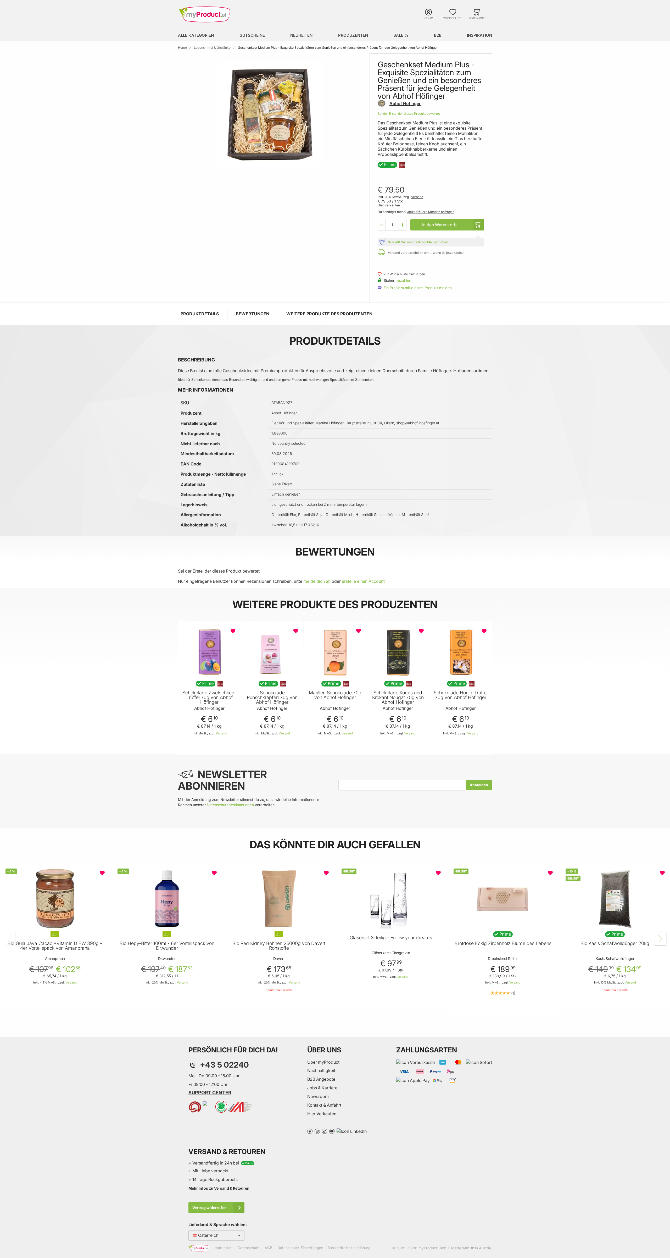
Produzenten (353, 35)
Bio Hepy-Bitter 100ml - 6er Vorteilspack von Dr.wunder (167, 946)
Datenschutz (248, 1247)
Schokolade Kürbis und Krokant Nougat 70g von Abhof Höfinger (398, 697)
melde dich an (317, 581)
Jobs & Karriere (322, 1087)
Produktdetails (200, 313)
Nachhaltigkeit (321, 1070)
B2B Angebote (321, 1079)
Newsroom (318, 1096)
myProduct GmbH (433, 1248)
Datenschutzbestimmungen (230, 805)
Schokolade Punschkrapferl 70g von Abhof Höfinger (272, 697)
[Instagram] (317, 1130)
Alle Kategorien (196, 35)
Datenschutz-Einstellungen (300, 1247)
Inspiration (479, 35)
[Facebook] (309, 1130)
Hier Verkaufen (321, 1113)
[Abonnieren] (479, 785)
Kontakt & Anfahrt (324, 1105)
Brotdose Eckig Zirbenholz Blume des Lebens (503, 943)
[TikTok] (324, 1130)
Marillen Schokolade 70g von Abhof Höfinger (335, 695)
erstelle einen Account (363, 581)
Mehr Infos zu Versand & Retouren (218, 1188)
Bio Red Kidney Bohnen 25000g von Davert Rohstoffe (278, 946)
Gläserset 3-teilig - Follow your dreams (391, 937)
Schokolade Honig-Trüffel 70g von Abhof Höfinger (461, 695)
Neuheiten (301, 35)
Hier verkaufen (389, 205)
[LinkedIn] (352, 1130)
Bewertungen (252, 313)
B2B (438, 35)
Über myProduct (323, 1062)
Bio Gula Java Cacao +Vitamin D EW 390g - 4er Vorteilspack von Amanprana (55, 946)
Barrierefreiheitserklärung (349, 1247)
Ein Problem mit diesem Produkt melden (418, 287)
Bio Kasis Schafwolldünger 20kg (614, 943)
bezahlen (403, 280)
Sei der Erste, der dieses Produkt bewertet (409, 114)
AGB (268, 1247)
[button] (382, 224)
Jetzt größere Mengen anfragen (430, 212)
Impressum (223, 1247)
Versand (417, 197)
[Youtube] (331, 1130)
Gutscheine (252, 35)
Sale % (400, 35)
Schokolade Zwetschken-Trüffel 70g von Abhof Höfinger (209, 697)
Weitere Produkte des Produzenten (329, 313)
